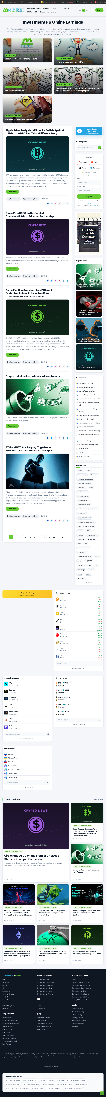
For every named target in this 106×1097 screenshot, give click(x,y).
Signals (66, 8)
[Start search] (99, 147)
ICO (36, 12)
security (88, 565)
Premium (5, 1009)
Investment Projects (43, 1018)
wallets (88, 574)
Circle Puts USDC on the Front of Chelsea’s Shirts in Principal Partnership (30, 215)
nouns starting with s (86, 448)
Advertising (52, 12)
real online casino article (87, 427)
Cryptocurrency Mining (44, 988)
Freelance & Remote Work (80, 982)
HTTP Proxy (12, 766)
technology (81, 570)
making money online (86, 383)
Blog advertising (27, 594)
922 (63, 537)
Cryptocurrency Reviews (45, 982)
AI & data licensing (78, 1012)
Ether (88, 531)
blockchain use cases (84, 483)
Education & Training (79, 1020)
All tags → (89, 582)
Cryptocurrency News (30, 199)
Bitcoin (89, 470)
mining (97, 556)
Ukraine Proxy (13, 758)
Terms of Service (8, 994)
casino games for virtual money (89, 430)
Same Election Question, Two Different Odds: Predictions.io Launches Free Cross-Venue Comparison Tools (29, 293)
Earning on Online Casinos (81, 994)
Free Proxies (6, 1044)
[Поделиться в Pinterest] (59, 203)
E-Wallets (75, 1026)
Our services (6, 1017)
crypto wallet (94, 509)
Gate (11, 719)
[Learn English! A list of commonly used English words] (89, 233)
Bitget (11, 683)
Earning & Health (77, 1017)
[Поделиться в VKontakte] (63, 203)
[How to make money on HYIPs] (78, 51)
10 (54, 537)
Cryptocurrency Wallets (45, 985)
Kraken (11, 726)
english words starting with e (88, 445)
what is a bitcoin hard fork (87, 387)
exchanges (91, 539)
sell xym (81, 452)
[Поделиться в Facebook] (47, 203)
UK (87, 10)
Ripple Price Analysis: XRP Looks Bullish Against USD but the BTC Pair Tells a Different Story (35, 132)
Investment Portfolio (9, 1038)
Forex (42, 12)
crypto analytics (82, 492)
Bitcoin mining (82, 475)
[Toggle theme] (92, 10)
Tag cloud (5, 982)
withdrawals (81, 578)
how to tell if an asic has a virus (89, 399)
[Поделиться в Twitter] (51, 203)
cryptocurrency (84, 518)
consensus (81, 487)
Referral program (8, 1006)
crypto (91, 487)
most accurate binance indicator (90, 423)
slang (96, 565)
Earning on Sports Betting (80, 997)
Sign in (99, 10)
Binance (12, 690)
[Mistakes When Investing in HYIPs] (27, 109)
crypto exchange (83, 496)
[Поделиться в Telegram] (67, 203)
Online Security (77, 1015)
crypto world (81, 513)
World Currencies (8, 1035)
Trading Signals (7, 1026)
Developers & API (77, 1009)
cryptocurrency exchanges (86, 522)
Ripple (80, 565)
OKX (10, 704)
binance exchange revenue (88, 441)
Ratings (46, 8)
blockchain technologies (85, 479)
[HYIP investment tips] (27, 80)
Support (5, 1000)
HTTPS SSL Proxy (14, 770)
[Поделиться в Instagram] (55, 203)
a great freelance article (87, 391)
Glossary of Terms (78, 1023)
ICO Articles (41, 1009)
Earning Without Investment (81, 1000)
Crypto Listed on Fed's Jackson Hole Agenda (33, 376)
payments (89, 561)
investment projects (84, 548)
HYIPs (29, 12)
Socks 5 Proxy (13, 777)
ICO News (40, 1006)
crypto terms (82, 509)
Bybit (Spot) (13, 712)
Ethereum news (92, 535)
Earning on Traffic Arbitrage (81, 985)
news (80, 561)
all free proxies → (27, 787)
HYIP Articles (41, 1029)
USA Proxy (12, 762)
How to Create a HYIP (44, 1026)
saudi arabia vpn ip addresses (89, 415)
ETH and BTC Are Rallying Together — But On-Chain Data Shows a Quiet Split (29, 449)
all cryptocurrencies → (79, 668)
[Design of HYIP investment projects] (27, 50)
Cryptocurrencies (33, 8)
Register (89, 203)
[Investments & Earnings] (13, 10)
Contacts (5, 997)
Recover (97, 205)
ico (86, 543)
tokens (91, 570)
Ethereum (81, 535)
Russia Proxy (12, 754)
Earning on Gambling (79, 991)
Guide (4, 1003)
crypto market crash (84, 504)
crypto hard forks (83, 500)
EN (84, 10)
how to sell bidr (84, 456)
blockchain (93, 475)
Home (4, 979)
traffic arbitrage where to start (89, 395)
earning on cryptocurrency (86, 526)
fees (79, 543)
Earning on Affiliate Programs (81, 988)
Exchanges (56, 8)
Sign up (4, 985)
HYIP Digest (6, 1032)
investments (81, 552)
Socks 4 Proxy (13, 773)
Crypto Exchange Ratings (10, 1023)
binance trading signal (86, 419)
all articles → (99, 799)
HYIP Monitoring (7, 1029)
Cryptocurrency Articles (45, 994)
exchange (81, 539)
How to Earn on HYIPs (44, 1024)
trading (80, 574)
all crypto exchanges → (27, 739)
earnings (80, 531)
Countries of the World (9, 1041)
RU (80, 10)
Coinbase (12, 697)
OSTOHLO (58, 1066)
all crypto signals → (79, 724)
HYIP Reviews (41, 1020)
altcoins (80, 470)
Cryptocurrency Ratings (10, 1020)
